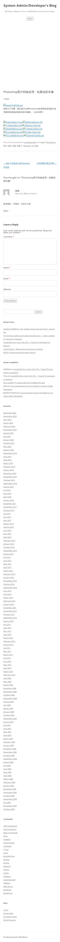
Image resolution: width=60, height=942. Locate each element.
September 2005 (10, 799)
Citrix (5, 836)
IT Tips (6, 849)
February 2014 (9, 601)
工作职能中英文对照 (47, 163)
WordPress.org (9, 920)
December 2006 (9, 748)
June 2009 (7, 678)
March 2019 (8, 463)
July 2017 (7, 513)
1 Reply (6, 98)
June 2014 (7, 591)
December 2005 (9, 789)
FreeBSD (6, 839)
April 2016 (7, 537)
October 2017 (9, 510)
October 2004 (9, 809)
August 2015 (8, 554)
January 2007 (8, 745)
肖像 (14, 145)
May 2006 (7, 772)
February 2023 (9, 426)
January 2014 (8, 604)
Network (7, 866)
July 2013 (7, 624)
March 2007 (8, 738)
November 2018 (10, 476)
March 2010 (8, 671)
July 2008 (7, 705)
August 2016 (8, 527)
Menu (30, 18)
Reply (5, 210)
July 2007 (7, 725)
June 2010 (7, 661)
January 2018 (8, 500)
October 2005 (9, 796)
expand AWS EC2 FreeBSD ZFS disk (30, 382)
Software (7, 876)
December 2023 (9, 413)
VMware (6, 883)
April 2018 (7, 497)
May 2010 (7, 665)
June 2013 (7, 628)
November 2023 (10, 416)
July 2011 (7, 648)
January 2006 (8, 785)
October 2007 (9, 715)
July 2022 (7, 436)
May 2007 (7, 732)
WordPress (7, 893)
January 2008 (8, 712)
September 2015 (10, 550)
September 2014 (10, 587)
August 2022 (8, 433)
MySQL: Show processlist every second (19, 352)
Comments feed (10, 916)
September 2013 (10, 618)
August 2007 (8, 722)
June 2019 (7, 456)
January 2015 (8, 577)
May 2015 (7, 564)
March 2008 (8, 708)
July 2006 (7, 765)
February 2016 (9, 540)
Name (7, 267)
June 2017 (7, 517)
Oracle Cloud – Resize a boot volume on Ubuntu (23, 349)
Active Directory (9, 829)
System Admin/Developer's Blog (30, 5)
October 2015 (9, 547)
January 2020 (8, 450)
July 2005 (7, 802)
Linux (5, 853)
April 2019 (7, 460)
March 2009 (8, 685)
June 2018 (7, 493)
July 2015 (7, 557)
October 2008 (9, 695)
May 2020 (7, 446)
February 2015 (9, 574)
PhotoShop (51, 142)
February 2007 (9, 742)
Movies (6, 859)
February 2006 (9, 782)
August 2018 (8, 487)
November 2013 (10, 611)
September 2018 (10, 483)
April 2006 (7, 775)
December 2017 (9, 503)
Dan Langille (8, 382)
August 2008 (8, 701)
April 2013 (7, 634)
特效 (9, 145)
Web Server (8, 886)
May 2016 (7, 534)
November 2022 (10, 429)
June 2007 (7, 728)
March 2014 (8, 597)
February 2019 (9, 466)
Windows (7, 890)
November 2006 (10, 752)
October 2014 (9, 584)
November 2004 (10, 806)
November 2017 (10, 507)
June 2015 (7, 560)
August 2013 (8, 621)
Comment (8, 236)
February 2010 (9, 675)
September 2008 (10, 698)
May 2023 (7, 419)
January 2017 (8, 523)
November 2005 (10, 792)
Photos (6, 869)
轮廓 (18, 145)
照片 (5, 145)
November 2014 (10, 581)
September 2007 (10, 718)
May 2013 (7, 631)
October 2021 (9, 443)
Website (7, 289)
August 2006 (8, 762)
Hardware (7, 846)
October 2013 (9, 614)
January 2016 (8, 544)
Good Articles (8, 843)
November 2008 (10, 691)
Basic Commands (10, 832)
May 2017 (7, 520)
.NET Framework (10, 826)
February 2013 (9, 641)
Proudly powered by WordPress (15, 937)
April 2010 (7, 668)
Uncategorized (30, 142)
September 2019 (10, 453)
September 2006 (10, 759)
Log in (5, 910)
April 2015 (7, 567)
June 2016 (7, 530)
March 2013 (8, 638)
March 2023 (8, 423)
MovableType (9, 856)
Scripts (6, 873)
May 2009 (7, 681)
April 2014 (7, 594)
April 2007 (7, 735)
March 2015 (8, 571)
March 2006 (8, 779)
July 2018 (7, 490)
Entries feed (8, 913)
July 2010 (7, 658)
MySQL (6, 863)
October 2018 (9, 480)
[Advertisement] (30, 52)
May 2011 (7, 651)
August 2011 (8, 644)
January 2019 (8, 470)
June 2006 (7, 769)
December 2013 (9, 607)
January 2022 (8, 440)
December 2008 (9, 688)
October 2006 (9, 755)
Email (6, 278)
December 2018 (9, 473)
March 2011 (8, 654)
